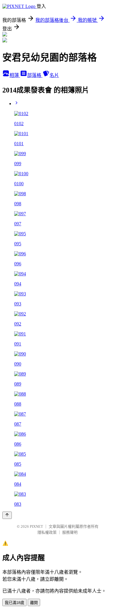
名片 (54, 75)
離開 (34, 603)
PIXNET (36, 526)
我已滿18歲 (14, 603)
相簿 (14, 75)
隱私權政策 (47, 532)
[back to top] (7, 515)
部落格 (34, 75)
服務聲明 (70, 532)
